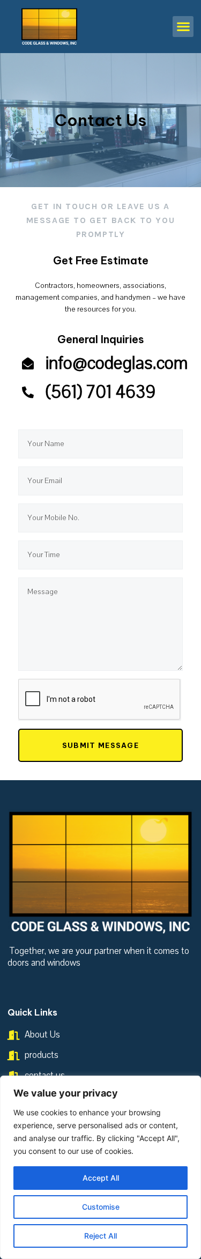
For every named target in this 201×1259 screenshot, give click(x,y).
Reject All (100, 1235)
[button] (183, 26)
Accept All (101, 1177)
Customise (101, 1206)
